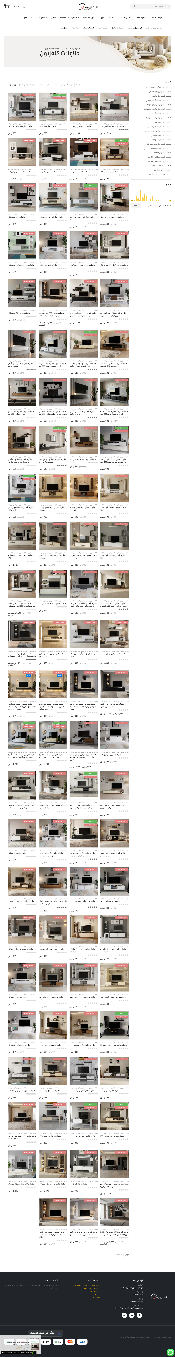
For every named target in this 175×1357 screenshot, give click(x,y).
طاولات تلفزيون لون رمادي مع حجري (157, 148)
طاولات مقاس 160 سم (162, 170)
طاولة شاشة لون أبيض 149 (111, 901)
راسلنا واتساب (88, 28)
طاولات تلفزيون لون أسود (82, 409)
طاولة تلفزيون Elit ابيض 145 (19, 313)
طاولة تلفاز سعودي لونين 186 (112, 217)
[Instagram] (124, 1315)
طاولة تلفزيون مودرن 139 (110, 755)
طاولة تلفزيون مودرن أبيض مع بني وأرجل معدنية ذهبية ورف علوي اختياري (83, 757)
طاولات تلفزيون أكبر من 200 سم (110, 124)
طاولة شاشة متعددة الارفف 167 (20, 949)
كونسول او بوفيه (134, 28)
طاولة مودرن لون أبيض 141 (19, 1045)
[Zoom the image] (158, 1294)
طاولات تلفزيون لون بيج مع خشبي (49, 651)
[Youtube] (132, 1315)
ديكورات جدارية (28, 17)
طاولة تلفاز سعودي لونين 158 (19, 172)
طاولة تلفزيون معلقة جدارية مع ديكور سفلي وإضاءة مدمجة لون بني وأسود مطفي (51, 706)
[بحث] (134, 6)
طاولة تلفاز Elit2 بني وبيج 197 (81, 126)
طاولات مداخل (117, 28)
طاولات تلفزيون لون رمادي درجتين (110, 457)
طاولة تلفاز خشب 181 (47, 126)
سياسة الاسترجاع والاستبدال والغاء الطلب (86, 1285)
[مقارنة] (124, 108)
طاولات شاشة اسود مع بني (160, 166)
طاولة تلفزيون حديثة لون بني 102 (82, 459)
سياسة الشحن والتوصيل (92, 1288)
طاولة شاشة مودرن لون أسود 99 (113, 1045)
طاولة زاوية (102, 28)
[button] (15, 85)
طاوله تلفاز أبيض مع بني (110, 1090)
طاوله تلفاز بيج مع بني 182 (49, 1090)
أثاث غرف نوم (142, 17)
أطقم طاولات (125, 17)
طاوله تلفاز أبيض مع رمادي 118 (81, 1090)
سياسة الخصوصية (94, 1291)
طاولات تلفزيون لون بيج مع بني (111, 169)
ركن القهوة (90, 17)
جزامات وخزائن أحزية (154, 28)
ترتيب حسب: (80, 85)
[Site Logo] (87, 6)
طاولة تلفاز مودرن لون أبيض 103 (21, 265)
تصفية (136, 206)
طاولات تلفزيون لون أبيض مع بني (110, 310)
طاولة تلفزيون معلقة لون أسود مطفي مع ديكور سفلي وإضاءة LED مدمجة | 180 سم (22, 706)
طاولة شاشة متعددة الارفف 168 (113, 997)
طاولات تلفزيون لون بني (20, 409)
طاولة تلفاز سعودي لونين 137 (50, 172)
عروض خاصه (157, 17)
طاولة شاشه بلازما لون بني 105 (82, 1045)
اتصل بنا (64, 28)
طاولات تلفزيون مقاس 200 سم (159, 161)
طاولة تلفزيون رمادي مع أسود (159, 174)
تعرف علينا (96, 1297)
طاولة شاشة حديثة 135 (17, 853)
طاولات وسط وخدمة (70, 17)
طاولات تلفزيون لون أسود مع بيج (158, 118)
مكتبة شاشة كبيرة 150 (78, 1184)
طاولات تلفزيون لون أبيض (20, 124)
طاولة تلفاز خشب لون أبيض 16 (20, 126)
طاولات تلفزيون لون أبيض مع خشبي (157, 104)
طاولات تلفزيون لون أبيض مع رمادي (48, 124)
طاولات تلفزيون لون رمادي (161, 139)
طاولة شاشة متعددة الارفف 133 (51, 949)
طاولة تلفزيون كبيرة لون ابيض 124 (52, 603)
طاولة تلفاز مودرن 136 (48, 265)
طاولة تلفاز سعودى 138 (78, 172)
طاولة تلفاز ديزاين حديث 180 (111, 172)
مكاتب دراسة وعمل (48, 17)
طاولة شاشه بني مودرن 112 (50, 1045)
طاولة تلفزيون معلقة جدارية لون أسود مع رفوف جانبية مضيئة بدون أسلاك (82, 706)
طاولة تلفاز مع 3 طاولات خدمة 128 (114, 265)
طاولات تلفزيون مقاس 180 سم (18, 457)
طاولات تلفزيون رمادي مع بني (160, 91)
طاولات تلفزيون (107, 17)
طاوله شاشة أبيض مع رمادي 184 (82, 1136)
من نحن (75, 28)
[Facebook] (139, 1315)
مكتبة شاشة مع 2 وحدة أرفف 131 (21, 1184)
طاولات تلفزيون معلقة (162, 152)
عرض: (48, 85)
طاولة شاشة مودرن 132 (17, 997)
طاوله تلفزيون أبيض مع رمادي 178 (21, 1090)
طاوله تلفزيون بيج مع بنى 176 (112, 1136)
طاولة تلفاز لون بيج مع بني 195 (51, 217)
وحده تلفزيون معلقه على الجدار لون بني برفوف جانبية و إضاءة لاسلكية (51, 1234)
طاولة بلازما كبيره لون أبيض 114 (113, 126)
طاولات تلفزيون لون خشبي (161, 135)
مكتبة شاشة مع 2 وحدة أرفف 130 (52, 1184)
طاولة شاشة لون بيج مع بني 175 (21, 901)
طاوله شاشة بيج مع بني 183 (50, 1136)
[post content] (114, 107)
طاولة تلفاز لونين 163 (16, 217)
